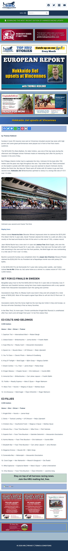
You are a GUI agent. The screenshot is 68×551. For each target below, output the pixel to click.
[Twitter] (54, 5)
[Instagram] (59, 5)
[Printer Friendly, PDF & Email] (34, 486)
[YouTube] (64, 5)
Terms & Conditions (43, 545)
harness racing (39, 476)
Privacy (30, 545)
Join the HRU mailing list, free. (34, 479)
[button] (34, 198)
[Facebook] (48, 5)
